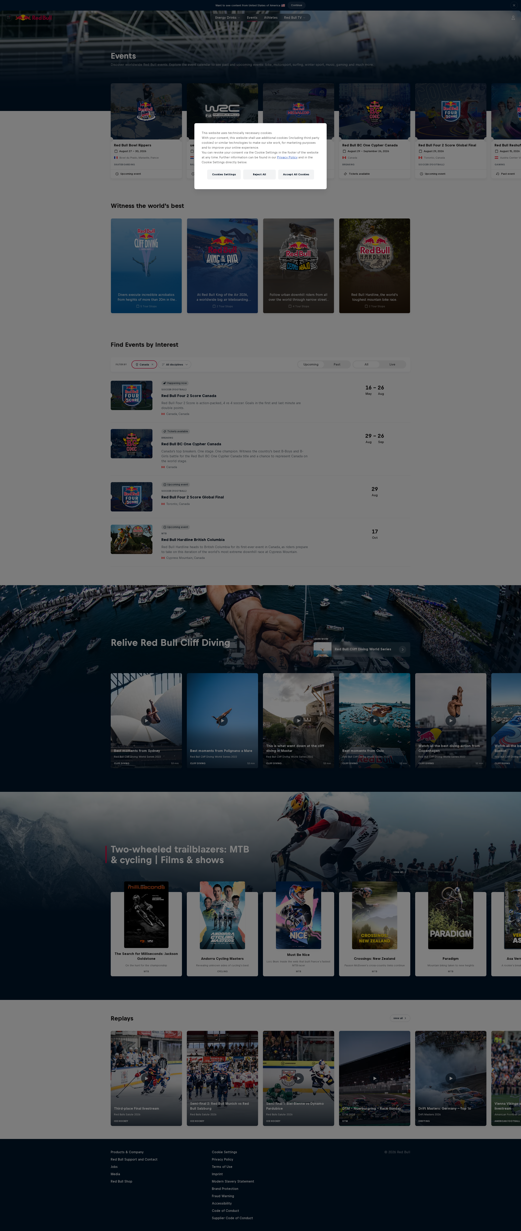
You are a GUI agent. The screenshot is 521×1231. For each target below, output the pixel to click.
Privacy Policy (287, 157)
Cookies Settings (224, 174)
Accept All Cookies (296, 174)
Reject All (259, 174)
